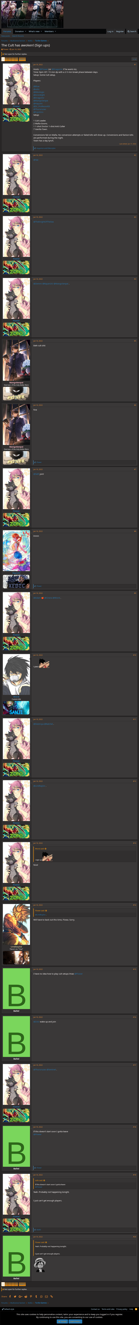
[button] (25, 31)
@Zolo (36, 1021)
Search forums (18, 36)
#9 (135, 593)
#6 (135, 405)
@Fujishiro (38, 112)
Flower (5, 49)
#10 (134, 655)
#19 (134, 1175)
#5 (135, 341)
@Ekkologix (38, 92)
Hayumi (16, 572)
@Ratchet (48, 724)
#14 (134, 905)
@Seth (36, 474)
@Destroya (38, 724)
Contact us (95, 1309)
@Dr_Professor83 (41, 106)
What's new (34, 31)
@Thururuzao (39, 109)
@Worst (56, 597)
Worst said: (39, 848)
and (46, 148)
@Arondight (39, 94)
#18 (134, 1127)
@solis (36, 89)
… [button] (13, 59)
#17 (134, 1065)
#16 (134, 1017)
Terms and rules (108, 1309)
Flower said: (40, 910)
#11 (134, 719)
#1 (135, 64)
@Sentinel (51, 1069)
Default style (9, 1309)
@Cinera (48, 597)
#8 (135, 531)
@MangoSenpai (40, 100)
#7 (135, 469)
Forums (7, 31)
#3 (135, 217)
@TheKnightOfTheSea (43, 221)
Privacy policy (121, 1309)
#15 (134, 969)
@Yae (35, 159)
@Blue (36, 86)
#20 (134, 1237)
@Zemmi (37, 283)
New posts (5, 36)
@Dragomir (57, 69)
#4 (135, 279)
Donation (19, 31)
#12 (134, 781)
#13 (134, 843)
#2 (135, 155)
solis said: (39, 1180)
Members (49, 31)
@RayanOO (47, 283)
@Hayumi (37, 103)
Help (131, 1309)
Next (22, 59)
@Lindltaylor (39, 785)
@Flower (44, 69)
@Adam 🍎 (38, 597)
